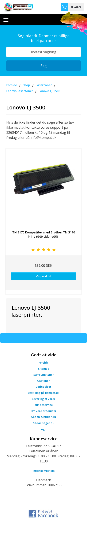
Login (43, 429)
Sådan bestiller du (43, 417)
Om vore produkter (43, 411)
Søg (44, 65)
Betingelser (43, 387)
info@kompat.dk (43, 471)
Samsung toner (43, 374)
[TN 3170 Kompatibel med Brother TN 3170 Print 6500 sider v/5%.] (43, 188)
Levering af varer (43, 399)
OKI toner (43, 381)
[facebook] (43, 513)
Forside (43, 362)
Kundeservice (43, 405)
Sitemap (43, 369)
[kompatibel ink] (18, 7)
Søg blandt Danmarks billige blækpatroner (43, 38)
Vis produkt (43, 276)
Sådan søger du (43, 423)
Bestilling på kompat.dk (43, 393)
